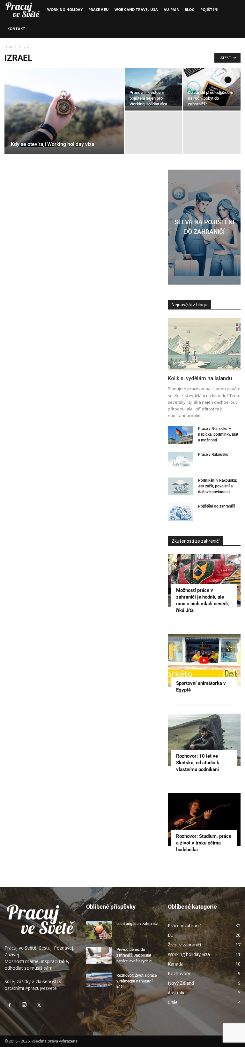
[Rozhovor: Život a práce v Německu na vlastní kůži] (99, 980)
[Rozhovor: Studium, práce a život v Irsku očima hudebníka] (204, 819)
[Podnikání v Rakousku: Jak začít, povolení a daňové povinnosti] (180, 486)
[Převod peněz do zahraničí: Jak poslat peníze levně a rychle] (99, 955)
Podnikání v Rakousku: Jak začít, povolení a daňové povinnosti (217, 486)
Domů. (11, 46)
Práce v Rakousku (213, 454)
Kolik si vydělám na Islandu (200, 378)
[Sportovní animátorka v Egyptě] (204, 660)
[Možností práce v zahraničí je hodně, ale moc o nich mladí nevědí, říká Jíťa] (204, 580)
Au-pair (171, 9)
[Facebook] (9, 1005)
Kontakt (16, 28)
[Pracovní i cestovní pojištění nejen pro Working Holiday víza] (153, 87)
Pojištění (209, 9)
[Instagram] (24, 1005)
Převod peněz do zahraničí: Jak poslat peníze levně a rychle (134, 955)
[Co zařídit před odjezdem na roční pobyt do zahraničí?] (212, 87)
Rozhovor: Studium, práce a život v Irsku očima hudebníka (203, 842)
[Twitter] (39, 1005)
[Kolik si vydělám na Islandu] (204, 344)
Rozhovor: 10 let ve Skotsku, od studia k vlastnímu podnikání (197, 762)
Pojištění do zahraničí (216, 506)
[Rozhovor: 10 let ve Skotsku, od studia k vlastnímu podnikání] (204, 740)
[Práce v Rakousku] (180, 461)
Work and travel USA (136, 9)
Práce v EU (98, 9)
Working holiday (65, 9)
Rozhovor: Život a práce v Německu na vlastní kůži (136, 981)
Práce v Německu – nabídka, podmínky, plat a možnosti (218, 434)
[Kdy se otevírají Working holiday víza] (64, 107)
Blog (190, 9)
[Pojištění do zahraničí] (180, 512)
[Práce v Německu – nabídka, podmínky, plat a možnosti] (180, 435)
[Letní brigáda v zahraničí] (99, 930)
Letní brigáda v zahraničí (137, 923)
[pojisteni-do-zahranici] (204, 227)
